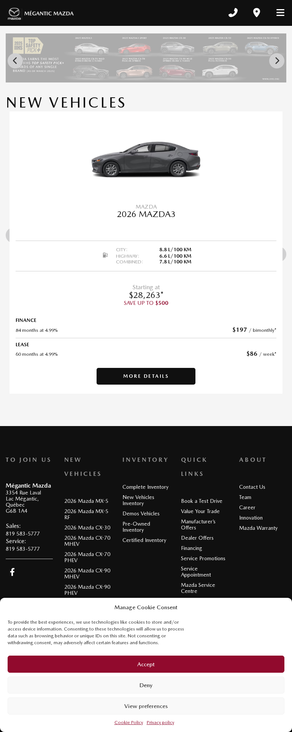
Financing (191, 548)
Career (247, 507)
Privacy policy (160, 722)
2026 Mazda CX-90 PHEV (87, 590)
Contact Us (252, 487)
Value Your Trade (200, 511)
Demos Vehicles (141, 513)
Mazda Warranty (258, 528)
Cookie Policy (128, 722)
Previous (15, 60)
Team (245, 497)
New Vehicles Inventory (138, 500)
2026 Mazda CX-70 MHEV (87, 541)
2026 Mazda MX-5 (86, 501)
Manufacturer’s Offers (198, 524)
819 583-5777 (23, 534)
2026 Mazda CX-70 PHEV (87, 557)
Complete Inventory (145, 487)
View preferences (146, 706)
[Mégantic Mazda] (40, 12)
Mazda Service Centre (198, 588)
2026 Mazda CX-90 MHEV (87, 573)
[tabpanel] (146, 252)
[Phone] (233, 12)
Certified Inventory (144, 540)
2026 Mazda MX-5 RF (86, 514)
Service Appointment (196, 572)
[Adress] (256, 12)
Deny (146, 685)
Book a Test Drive (201, 501)
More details (146, 376)
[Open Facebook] (12, 572)
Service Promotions (203, 558)
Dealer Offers (197, 538)
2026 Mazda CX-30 (87, 527)
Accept (146, 664)
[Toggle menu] (277, 12)
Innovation (251, 518)
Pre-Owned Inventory (136, 527)
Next (276, 60)
